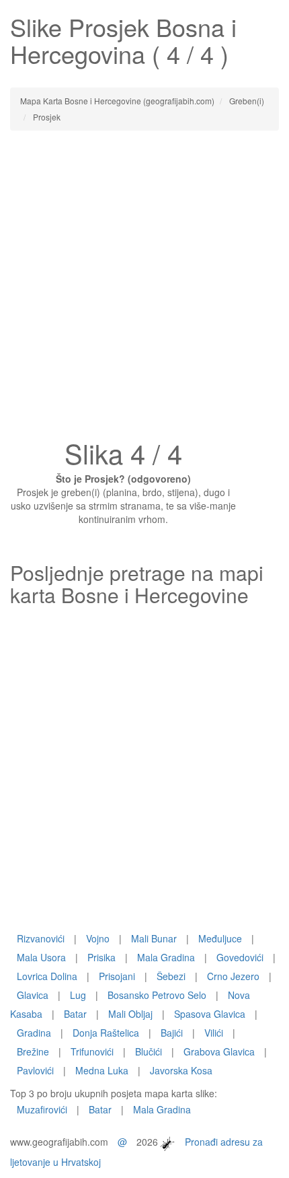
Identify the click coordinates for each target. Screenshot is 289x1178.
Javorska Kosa (181, 1070)
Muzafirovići (42, 1109)
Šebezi (171, 976)
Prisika (101, 957)
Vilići (213, 1032)
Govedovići (239, 957)
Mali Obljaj (130, 1013)
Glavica (32, 995)
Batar (75, 1013)
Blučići (148, 1051)
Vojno (98, 938)
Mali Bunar (154, 938)
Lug (78, 995)
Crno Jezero (233, 976)
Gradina (34, 1032)
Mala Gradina (166, 957)
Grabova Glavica (219, 1051)
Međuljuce (220, 938)
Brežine (33, 1051)
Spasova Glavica (209, 1013)
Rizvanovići (41, 938)
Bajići (172, 1032)
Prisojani (117, 976)
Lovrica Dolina (47, 976)
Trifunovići (92, 1051)
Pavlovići (35, 1070)
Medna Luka (101, 1070)
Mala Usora (41, 957)
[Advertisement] (144, 289)
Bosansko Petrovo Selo (157, 995)
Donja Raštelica (106, 1032)
